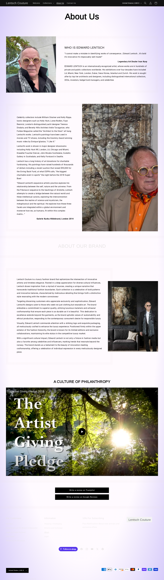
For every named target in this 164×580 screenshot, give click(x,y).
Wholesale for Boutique (15, 541)
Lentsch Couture (17, 579)
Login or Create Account (16, 532)
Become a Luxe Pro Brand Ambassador (22, 528)
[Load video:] (82, 432)
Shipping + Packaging (53, 524)
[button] (48, 3)
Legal (46, 536)
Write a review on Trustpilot (82, 490)
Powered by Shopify (29, 579)
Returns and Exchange (53, 528)
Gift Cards (10, 536)
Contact (9, 524)
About (46, 532)
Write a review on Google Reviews (82, 497)
